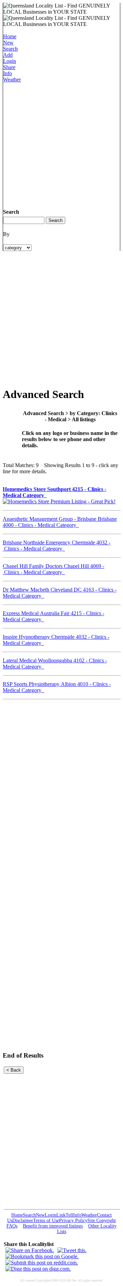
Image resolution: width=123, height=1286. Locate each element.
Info (7, 73)
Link (61, 1215)
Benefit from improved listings (53, 1226)
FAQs (11, 1226)
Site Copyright (101, 1220)
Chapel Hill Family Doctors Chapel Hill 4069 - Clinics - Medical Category (53, 569)
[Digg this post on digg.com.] (38, 1269)
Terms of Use (46, 1220)
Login (9, 61)
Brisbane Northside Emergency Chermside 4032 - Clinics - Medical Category (56, 546)
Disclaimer (22, 1220)
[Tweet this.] (72, 1250)
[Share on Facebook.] (30, 1250)
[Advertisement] (61, 144)
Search (10, 49)
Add (8, 55)
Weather (12, 79)
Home (9, 36)
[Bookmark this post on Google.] (42, 1256)
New (8, 42)
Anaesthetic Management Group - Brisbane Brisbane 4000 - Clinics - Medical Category (60, 522)
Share (9, 67)
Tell (69, 1215)
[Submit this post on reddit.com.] (42, 1262)
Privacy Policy (73, 1220)
